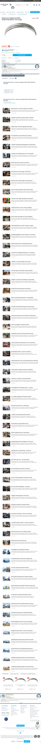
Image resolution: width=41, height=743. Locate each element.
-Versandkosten (18, 727)
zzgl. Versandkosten (8, 47)
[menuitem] (22, 5)
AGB (12, 715)
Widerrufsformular (14, 714)
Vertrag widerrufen (20, 725)
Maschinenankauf (23, 707)
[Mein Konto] (37, 5)
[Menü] (39, 721)
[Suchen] (27, 5)
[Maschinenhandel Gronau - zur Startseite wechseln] (6, 6)
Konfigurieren (26, 741)
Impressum (22, 712)
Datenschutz (22, 711)
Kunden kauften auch (14, 673)
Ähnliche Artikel (5, 673)
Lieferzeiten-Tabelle (33, 728)
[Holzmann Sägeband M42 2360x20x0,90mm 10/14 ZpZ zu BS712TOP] (32, 680)
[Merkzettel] (34, 5)
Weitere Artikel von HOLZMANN (9, 103)
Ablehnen (13, 741)
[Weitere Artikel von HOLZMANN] (35, 19)
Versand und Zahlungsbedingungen (15, 709)
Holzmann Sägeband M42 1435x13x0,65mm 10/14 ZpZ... (8, 685)
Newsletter (22, 708)
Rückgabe (13, 711)
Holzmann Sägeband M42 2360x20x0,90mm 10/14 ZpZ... (32, 685)
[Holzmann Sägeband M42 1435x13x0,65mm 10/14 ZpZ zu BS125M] (8, 680)
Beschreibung (4, 78)
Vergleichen (5, 57)
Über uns (22, 710)
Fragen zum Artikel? (7, 102)
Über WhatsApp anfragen (19, 75)
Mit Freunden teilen (7, 75)
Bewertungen (13, 78)
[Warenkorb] (39, 5)
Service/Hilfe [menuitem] (37, 0)
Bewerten (17, 57)
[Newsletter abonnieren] (38, 721)
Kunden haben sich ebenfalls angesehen (28, 673)
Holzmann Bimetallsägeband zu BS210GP (20, 685)
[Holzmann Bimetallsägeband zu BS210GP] (20, 680)
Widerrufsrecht (13, 712)
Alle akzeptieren (20, 741)
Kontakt (12, 707)
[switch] (37, 728)
